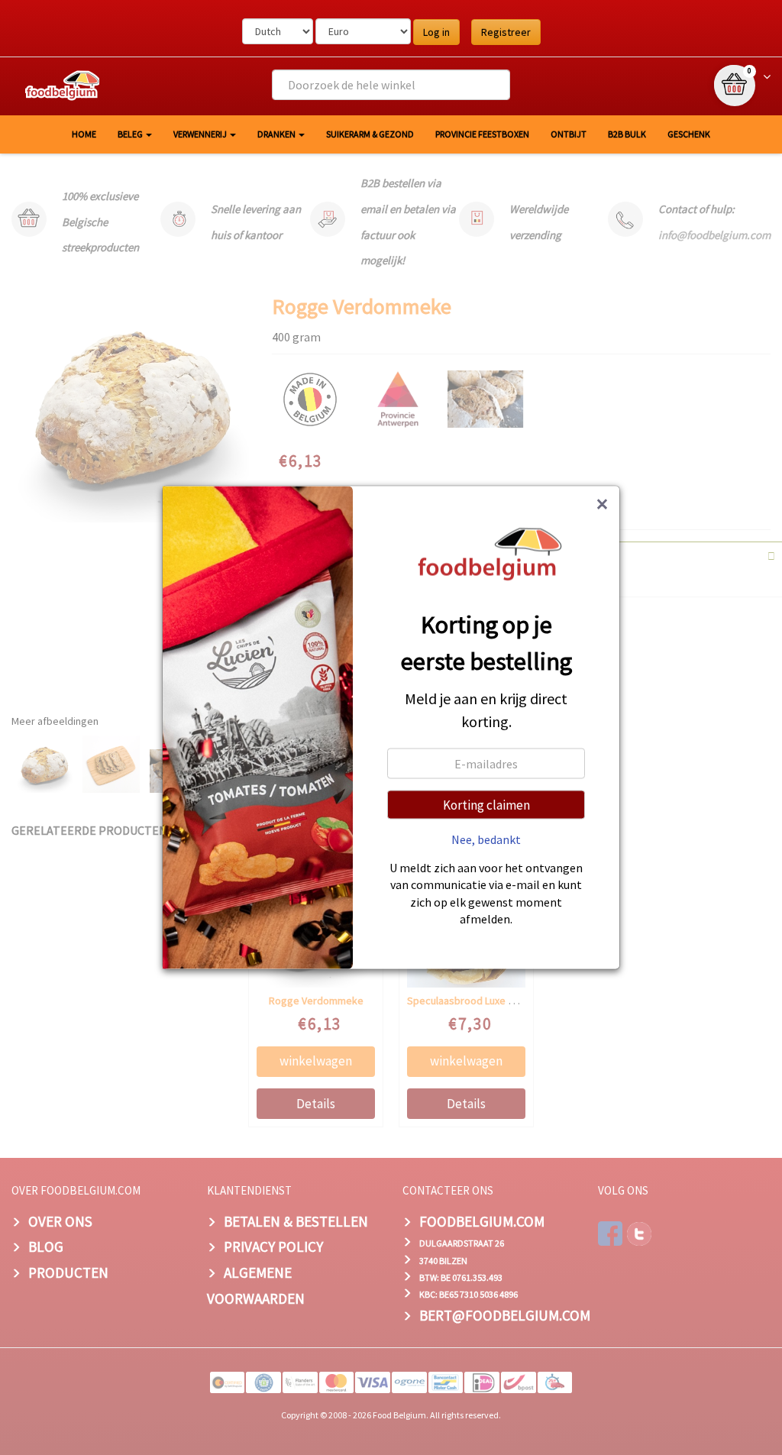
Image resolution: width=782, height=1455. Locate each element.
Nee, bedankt (486, 838)
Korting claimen (486, 804)
